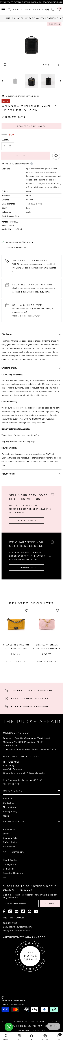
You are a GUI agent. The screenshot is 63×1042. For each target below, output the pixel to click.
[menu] (3, 9)
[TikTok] (23, 911)
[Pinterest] (17, 911)
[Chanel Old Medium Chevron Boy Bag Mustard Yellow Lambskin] (16, 626)
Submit (49, 903)
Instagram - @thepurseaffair (16, 930)
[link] (5, 1037)
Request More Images (31, 126)
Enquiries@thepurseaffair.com (17, 926)
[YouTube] (36, 911)
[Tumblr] (29, 911)
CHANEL (14, 221)
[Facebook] (4, 911)
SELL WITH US (25, 520)
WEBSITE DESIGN (47, 1021)
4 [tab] (37, 671)
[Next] (58, 65)
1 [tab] (25, 671)
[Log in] (47, 10)
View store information (16, 247)
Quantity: (5, 139)
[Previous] (53, 65)
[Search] (9, 9)
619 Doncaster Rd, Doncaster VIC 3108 (22, 780)
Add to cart (25, 155)
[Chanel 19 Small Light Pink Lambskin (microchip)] (46, 626)
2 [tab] (29, 671)
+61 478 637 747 (11, 784)
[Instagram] (10, 911)
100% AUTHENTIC (15, 117)
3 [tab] (33, 671)
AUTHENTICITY (25, 567)
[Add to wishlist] (56, 156)
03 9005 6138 (10, 745)
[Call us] (53, 9)
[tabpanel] (16, 637)
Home (7, 18)
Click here (16, 316)
